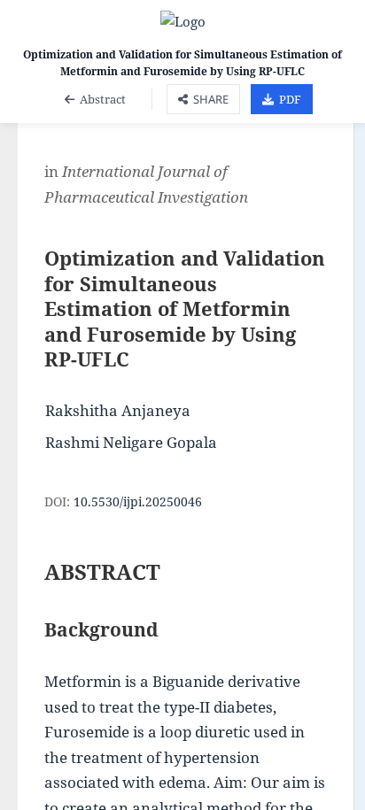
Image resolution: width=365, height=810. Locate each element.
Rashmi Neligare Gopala (131, 442)
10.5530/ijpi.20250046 (138, 501)
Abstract (103, 99)
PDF (290, 99)
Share (211, 99)
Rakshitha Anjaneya (117, 410)
